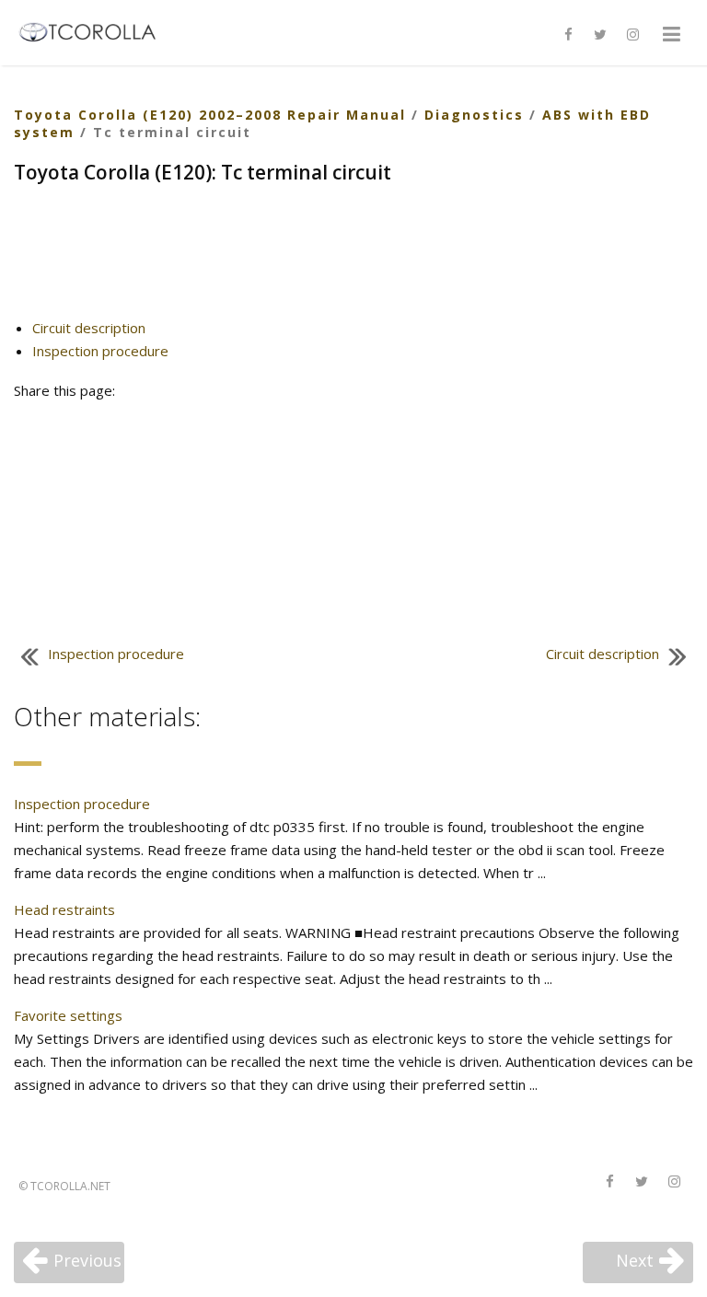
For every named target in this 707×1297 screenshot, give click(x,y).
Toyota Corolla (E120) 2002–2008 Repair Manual (210, 114)
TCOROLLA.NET (70, 1186)
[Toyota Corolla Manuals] (95, 30)
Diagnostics (474, 114)
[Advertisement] (353, 258)
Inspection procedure (100, 351)
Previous (87, 1260)
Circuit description (88, 327)
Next (635, 1260)
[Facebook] (568, 35)
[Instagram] (632, 35)
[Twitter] (600, 35)
